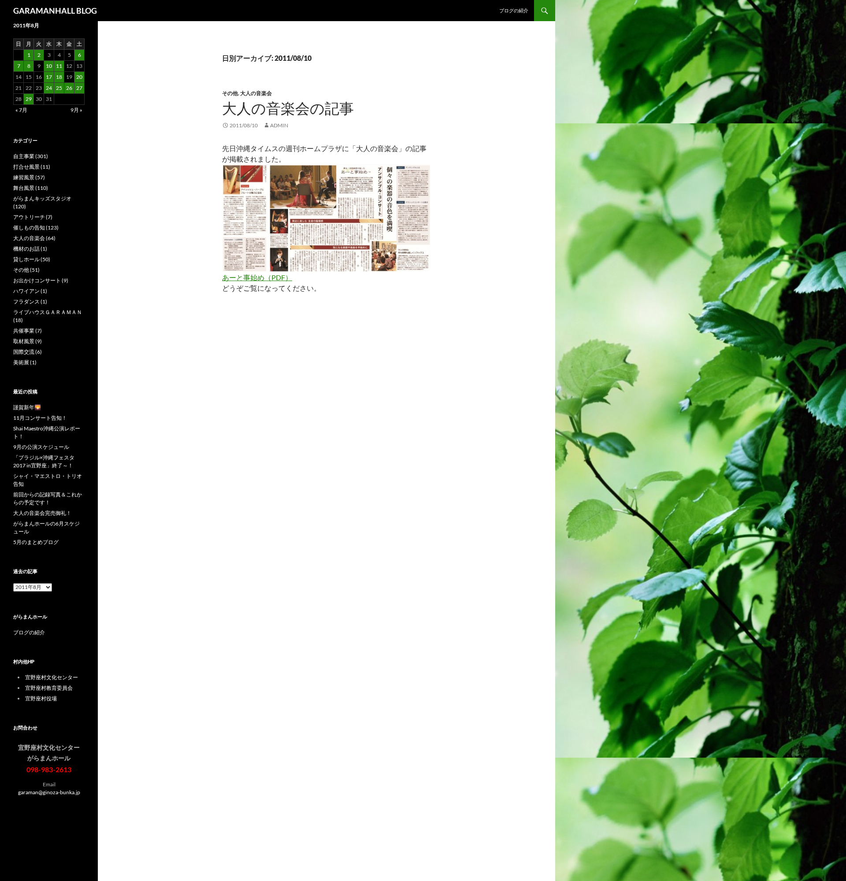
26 (69, 88)
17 (49, 77)
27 (79, 88)
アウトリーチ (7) (32, 217)
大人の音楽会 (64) (34, 238)
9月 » (76, 110)
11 (59, 66)
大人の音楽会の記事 (288, 108)
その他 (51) (26, 270)
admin (279, 125)
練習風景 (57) (29, 177)
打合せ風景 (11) (31, 166)
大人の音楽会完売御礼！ (42, 513)
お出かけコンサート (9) (40, 280)
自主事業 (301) (30, 156)
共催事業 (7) (27, 330)
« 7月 (21, 110)
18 (59, 77)
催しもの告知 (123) (36, 227)
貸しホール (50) (31, 259)
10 (49, 66)
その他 (230, 93)
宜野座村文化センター (51, 677)
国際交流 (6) (27, 351)
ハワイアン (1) (30, 291)
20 (79, 77)
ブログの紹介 (513, 10)
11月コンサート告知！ (40, 418)
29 (29, 99)
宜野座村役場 (41, 698)
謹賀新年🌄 (27, 407)
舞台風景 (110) (30, 188)
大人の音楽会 (256, 93)
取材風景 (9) (27, 341)
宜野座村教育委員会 (49, 688)
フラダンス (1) (30, 301)
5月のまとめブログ (36, 542)
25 (59, 88)
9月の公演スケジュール (41, 447)
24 (49, 88)
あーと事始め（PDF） (257, 277)
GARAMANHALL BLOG (55, 10)
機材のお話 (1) (30, 248)
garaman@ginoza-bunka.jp (49, 792)
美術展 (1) (25, 362)
